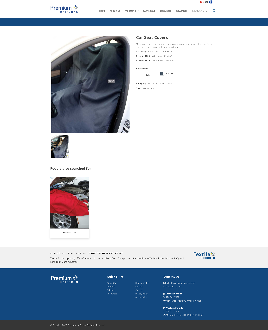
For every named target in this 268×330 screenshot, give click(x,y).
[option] (213, 2)
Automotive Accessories (160, 83)
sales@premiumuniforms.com (180, 282)
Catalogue (149, 10)
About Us (115, 10)
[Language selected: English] (261, 327)
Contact (139, 286)
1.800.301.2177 (200, 10)
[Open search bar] (214, 11)
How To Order (142, 282)
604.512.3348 (172, 311)
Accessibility (141, 297)
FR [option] (215, 1)
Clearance (181, 10)
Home (102, 10)
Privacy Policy (141, 293)
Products (130, 10)
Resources (165, 10)
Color (148, 75)
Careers (139, 290)
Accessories (148, 88)
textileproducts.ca (110, 253)
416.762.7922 (172, 297)
